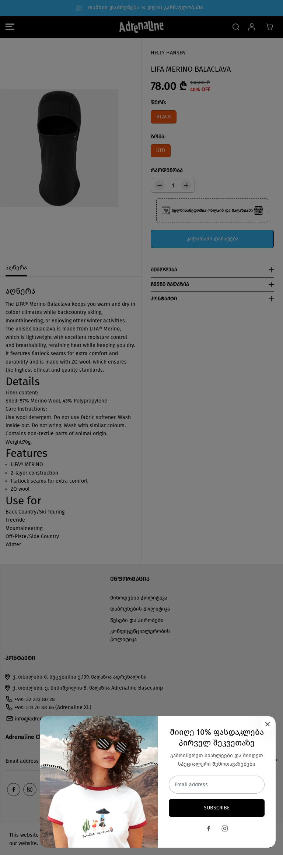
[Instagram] (225, 828)
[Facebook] (208, 828)
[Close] (267, 724)
